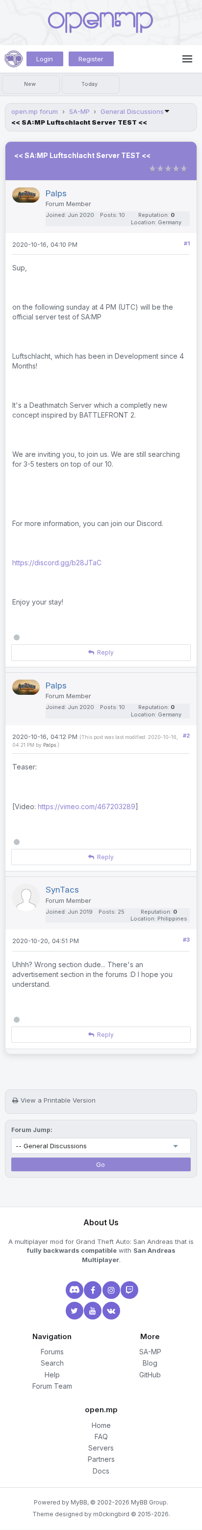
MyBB (79, 1502)
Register (90, 59)
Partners (101, 1459)
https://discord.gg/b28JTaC (56, 562)
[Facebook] (92, 1290)
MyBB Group (149, 1502)
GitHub (150, 1375)
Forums (52, 1351)
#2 (186, 735)
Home (101, 1425)
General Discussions (132, 111)
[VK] (110, 1310)
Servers (101, 1448)
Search (52, 1363)
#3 (186, 939)
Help (52, 1375)
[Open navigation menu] (187, 59)
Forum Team (52, 1386)
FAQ (101, 1436)
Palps (49, 745)
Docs (101, 1471)
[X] (73, 1310)
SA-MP (79, 111)
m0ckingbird (111, 1514)
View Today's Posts (91, 84)
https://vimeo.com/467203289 (86, 806)
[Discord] (73, 1290)
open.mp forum (34, 111)
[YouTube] (92, 1310)
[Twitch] (128, 1290)
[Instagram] (110, 1290)
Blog (150, 1363)
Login (44, 59)
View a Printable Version (58, 1100)
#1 (187, 243)
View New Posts (31, 84)
